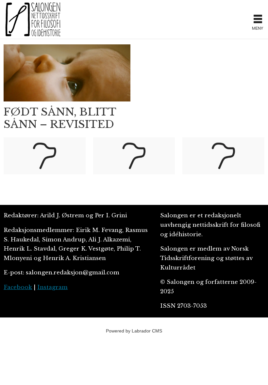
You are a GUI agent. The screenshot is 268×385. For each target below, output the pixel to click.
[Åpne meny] (258, 19)
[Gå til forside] (125, 19)
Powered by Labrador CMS (134, 330)
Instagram (52, 287)
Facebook (18, 287)
